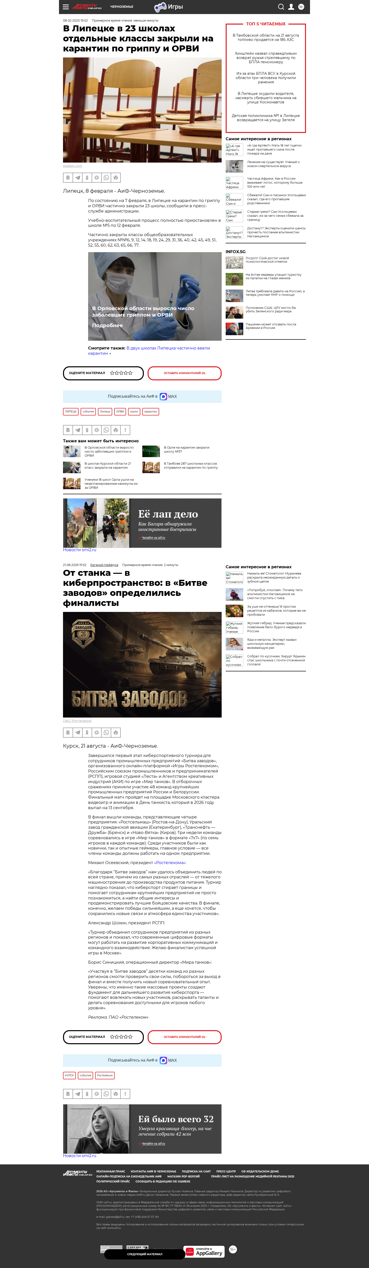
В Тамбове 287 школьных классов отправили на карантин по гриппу (191, 465)
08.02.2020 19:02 (75, 20)
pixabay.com (72, 166)
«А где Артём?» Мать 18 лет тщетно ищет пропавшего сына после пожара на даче (274, 149)
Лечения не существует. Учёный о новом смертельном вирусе (273, 164)
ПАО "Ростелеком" (77, 721)
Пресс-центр (226, 1171)
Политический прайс (113, 1181)
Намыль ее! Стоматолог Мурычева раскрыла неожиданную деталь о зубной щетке (274, 577)
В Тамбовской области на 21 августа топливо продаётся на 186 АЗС (266, 37)
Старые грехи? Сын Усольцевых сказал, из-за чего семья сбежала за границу (275, 216)
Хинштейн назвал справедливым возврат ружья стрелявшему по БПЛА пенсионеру (266, 57)
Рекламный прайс (110, 1171)
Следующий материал (144, 1254)
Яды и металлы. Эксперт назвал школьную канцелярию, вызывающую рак (272, 644)
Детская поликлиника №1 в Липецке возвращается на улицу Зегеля (266, 118)
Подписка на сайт (196, 1171)
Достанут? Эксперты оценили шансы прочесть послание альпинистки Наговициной (276, 232)
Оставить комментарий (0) (184, 373)
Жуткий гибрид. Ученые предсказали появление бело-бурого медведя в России (276, 627)
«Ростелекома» (170, 862)
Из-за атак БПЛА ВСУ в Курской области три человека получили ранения (266, 78)
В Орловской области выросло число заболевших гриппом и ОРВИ (143, 311)
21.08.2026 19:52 (74, 565)
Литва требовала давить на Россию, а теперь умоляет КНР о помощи (275, 293)
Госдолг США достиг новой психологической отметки (267, 259)
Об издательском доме (260, 1171)
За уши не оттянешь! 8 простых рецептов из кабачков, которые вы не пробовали (276, 610)
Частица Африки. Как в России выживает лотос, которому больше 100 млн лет (274, 182)
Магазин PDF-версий (183, 1176)
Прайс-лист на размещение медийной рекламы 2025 (252, 1176)
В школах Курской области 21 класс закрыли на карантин (108, 465)
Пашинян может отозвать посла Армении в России (271, 326)
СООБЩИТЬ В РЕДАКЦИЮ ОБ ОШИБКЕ (163, 1181)
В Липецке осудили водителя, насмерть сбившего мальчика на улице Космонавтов (265, 98)
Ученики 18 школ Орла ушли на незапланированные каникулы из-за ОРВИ (112, 483)
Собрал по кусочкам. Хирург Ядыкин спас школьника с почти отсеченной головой (276, 660)
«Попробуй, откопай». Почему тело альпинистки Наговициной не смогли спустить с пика (275, 594)
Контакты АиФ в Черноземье (153, 1171)
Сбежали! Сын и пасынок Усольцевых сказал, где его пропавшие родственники (276, 199)
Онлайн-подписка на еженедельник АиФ (129, 1176)
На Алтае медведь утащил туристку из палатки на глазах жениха (273, 276)
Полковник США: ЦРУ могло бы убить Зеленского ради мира (271, 309)
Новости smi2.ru (79, 549)
